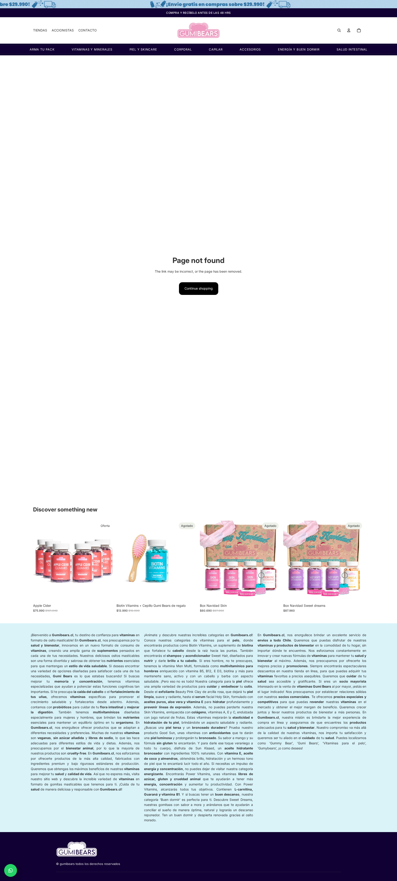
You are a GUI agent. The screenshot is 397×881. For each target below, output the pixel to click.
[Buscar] (339, 30)
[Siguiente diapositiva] (107, 561)
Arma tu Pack (42, 49)
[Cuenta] (349, 30)
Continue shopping (198, 288)
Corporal (183, 49)
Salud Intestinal (352, 49)
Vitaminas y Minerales (92, 49)
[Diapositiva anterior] (40, 561)
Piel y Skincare (143, 49)
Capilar (216, 49)
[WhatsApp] (10, 870)
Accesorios (250, 49)
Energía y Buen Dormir (299, 49)
